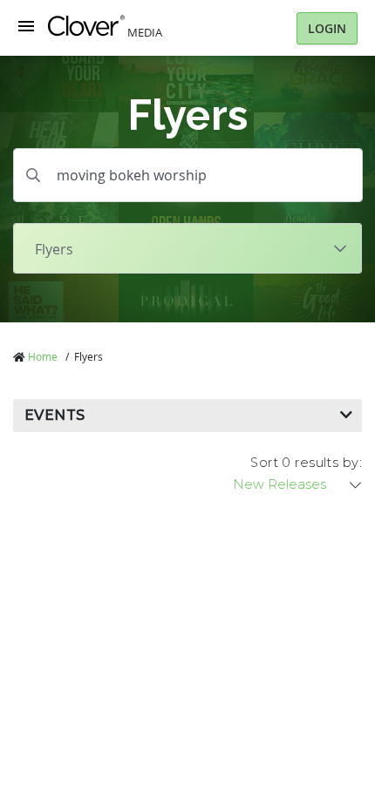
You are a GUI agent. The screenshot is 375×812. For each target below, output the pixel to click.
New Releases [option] (279, 484)
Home (43, 356)
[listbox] (298, 484)
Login (327, 28)
